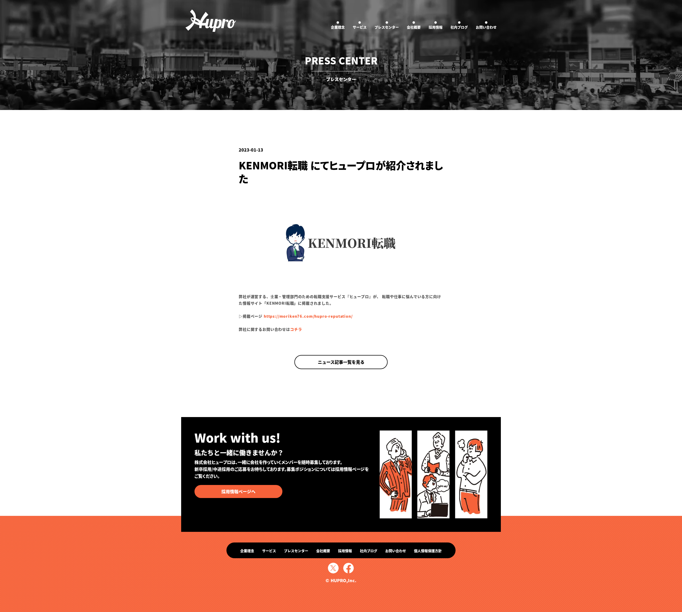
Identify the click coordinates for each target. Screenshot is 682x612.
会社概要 (414, 25)
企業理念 (338, 25)
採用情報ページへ (238, 491)
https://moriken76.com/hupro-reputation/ (308, 316)
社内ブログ (459, 25)
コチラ (296, 329)
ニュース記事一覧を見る (341, 362)
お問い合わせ (486, 25)
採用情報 (436, 25)
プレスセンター (387, 25)
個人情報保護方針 (428, 550)
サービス (360, 25)
